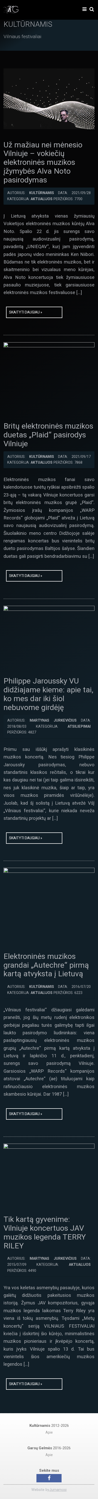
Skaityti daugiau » (25, 312)
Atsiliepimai (79, 726)
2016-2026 (49, 1448)
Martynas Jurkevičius (53, 720)
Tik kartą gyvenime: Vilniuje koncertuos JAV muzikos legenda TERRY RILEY (45, 1232)
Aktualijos (42, 199)
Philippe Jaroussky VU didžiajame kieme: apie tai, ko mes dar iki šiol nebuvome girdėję (48, 694)
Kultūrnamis (41, 193)
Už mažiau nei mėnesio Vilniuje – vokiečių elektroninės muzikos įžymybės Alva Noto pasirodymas (43, 162)
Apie (49, 1432)
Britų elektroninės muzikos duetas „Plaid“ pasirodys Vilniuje (48, 435)
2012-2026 (49, 1425)
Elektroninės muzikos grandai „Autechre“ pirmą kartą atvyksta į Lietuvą (46, 965)
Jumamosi (58, 1490)
